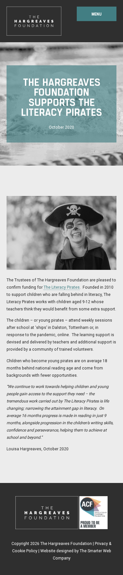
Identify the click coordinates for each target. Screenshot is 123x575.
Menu (97, 14)
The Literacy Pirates (62, 287)
